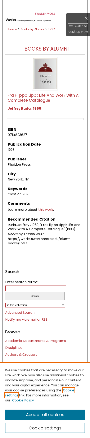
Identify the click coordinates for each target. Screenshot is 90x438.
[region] (45, 400)
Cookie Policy (23, 400)
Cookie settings (45, 428)
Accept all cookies (45, 415)
